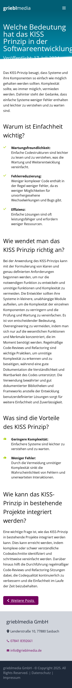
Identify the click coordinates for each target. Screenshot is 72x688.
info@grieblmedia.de (26, 650)
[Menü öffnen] (64, 8)
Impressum (11, 677)
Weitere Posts (22, 600)
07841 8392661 (21, 641)
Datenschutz (41, 673)
